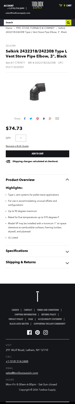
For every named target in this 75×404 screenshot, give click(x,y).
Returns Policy (48, 315)
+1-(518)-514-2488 (15, 8)
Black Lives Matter (19, 324)
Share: (17, 119)
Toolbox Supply (47, 390)
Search (15, 310)
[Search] (68, 22)
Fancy (44, 118)
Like (24, 118)
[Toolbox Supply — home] (37, 5)
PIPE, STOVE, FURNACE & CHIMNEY (35, 28)
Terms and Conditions (48, 310)
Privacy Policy (16, 319)
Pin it (37, 118)
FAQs (30, 319)
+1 (50, 118)
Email (57, 118)
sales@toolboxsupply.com (18, 13)
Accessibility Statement (50, 319)
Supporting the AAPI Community (49, 324)
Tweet (31, 118)
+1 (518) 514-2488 (17, 361)
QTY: (8, 138)
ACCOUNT (8, 6)
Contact (28, 310)
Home (9, 28)
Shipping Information (25, 315)
